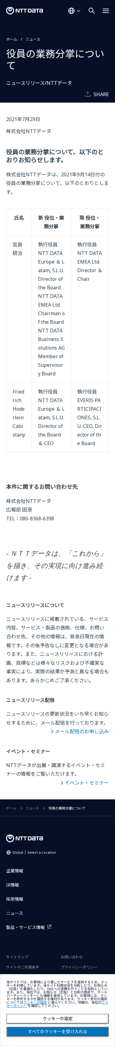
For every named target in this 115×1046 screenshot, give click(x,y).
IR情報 (12, 885)
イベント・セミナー (87, 782)
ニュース (33, 39)
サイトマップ (17, 957)
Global (34, 852)
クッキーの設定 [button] (35, 1003)
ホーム (11, 39)
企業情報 (14, 871)
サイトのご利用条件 (22, 967)
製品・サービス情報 (25, 927)
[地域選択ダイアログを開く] (74, 10)
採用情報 (14, 899)
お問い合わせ (72, 957)
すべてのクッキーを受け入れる (57, 1031)
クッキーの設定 (58, 1018)
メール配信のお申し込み (82, 731)
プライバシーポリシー (79, 967)
